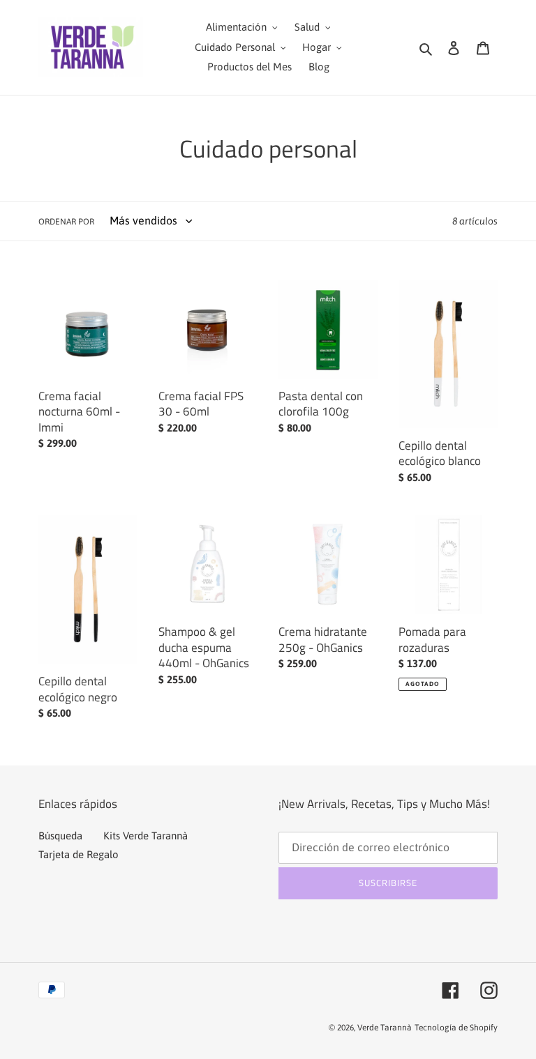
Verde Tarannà (384, 1028)
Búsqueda (60, 835)
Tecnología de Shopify (456, 1028)
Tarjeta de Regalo (78, 854)
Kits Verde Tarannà (145, 835)
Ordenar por (66, 222)
